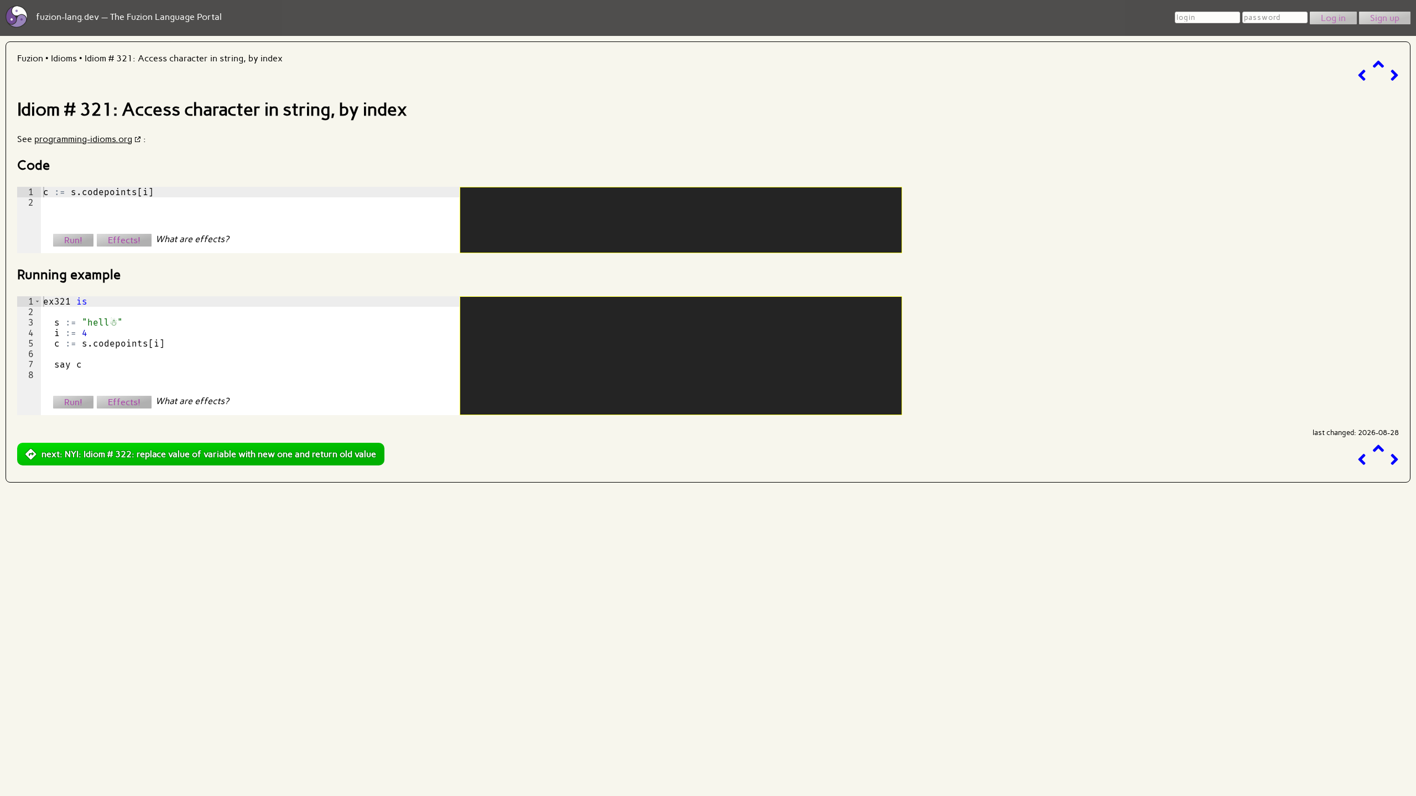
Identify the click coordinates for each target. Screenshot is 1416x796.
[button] (37, 301)
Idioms (64, 58)
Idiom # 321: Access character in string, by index (184, 58)
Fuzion (30, 58)
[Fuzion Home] (17, 24)
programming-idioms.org (83, 139)
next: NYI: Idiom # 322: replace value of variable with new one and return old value (208, 454)
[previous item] (1361, 75)
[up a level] (1378, 64)
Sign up (1384, 18)
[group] (29, 220)
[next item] (1394, 75)
